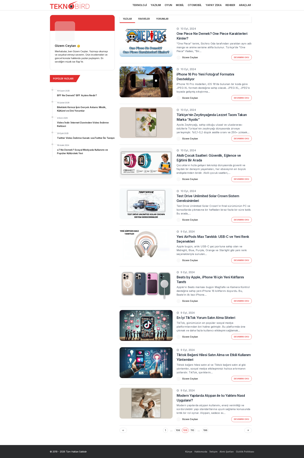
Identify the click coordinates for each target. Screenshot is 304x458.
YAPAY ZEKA (214, 5)
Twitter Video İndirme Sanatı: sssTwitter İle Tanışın (85, 137)
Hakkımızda (200, 451)
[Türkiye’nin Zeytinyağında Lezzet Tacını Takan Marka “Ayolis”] (146, 122)
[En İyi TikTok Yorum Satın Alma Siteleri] (146, 325)
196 (205, 430)
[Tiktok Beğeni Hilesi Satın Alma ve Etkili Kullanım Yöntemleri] (146, 362)
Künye (188, 451)
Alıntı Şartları (227, 451)
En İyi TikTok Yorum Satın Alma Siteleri (206, 318)
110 (192, 430)
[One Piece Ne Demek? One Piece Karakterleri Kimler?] (146, 41)
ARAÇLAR (245, 5)
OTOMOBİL (195, 5)
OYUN (168, 5)
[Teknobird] (69, 5)
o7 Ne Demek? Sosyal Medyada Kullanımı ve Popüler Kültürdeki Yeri (82, 151)
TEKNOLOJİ (139, 5)
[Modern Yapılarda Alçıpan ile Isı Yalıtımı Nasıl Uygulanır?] (146, 403)
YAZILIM (156, 5)
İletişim (213, 451)
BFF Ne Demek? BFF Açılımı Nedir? (77, 95)
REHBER (230, 5)
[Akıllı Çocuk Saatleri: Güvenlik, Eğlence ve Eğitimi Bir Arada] (146, 163)
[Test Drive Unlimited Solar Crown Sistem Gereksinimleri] (146, 203)
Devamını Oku (241, 57)
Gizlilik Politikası (245, 451)
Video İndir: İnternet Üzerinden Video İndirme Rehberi (83, 124)
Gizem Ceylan (190, 57)
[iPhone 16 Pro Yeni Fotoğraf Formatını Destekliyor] (146, 81)
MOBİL (180, 5)
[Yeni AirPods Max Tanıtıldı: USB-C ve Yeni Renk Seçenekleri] (146, 244)
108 (178, 430)
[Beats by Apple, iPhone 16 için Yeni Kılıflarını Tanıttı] (146, 285)
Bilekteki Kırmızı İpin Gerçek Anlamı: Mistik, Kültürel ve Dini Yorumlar (81, 109)
